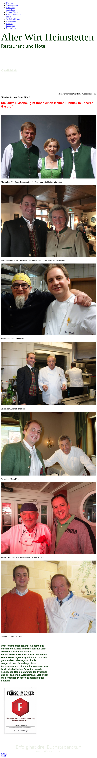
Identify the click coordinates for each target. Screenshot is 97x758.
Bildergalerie (11, 21)
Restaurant (10, 8)
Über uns (9, 3)
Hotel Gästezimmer (13, 14)
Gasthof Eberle (12, 12)
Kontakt (9, 24)
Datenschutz (11, 28)
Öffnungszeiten (12, 5)
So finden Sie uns (13, 19)
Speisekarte (10, 10)
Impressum (10, 26)
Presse (8, 17)
